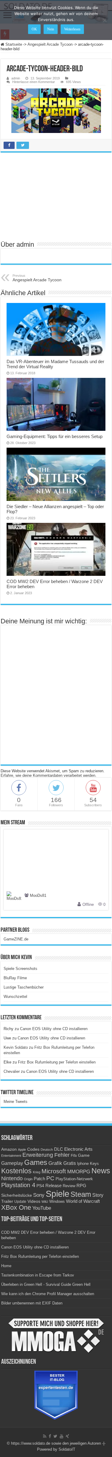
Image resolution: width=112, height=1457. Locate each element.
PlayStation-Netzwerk (74, 1179)
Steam (80, 1194)
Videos (33, 1201)
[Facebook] (50, 1436)
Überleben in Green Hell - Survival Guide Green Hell (45, 1284)
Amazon (9, 1149)
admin (15, 78)
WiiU (45, 1201)
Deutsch (47, 1149)
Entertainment (11, 1155)
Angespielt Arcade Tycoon (50, 44)
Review (69, 1186)
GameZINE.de (16, 939)
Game (84, 1155)
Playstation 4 (18, 1185)
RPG (81, 1185)
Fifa (74, 1155)
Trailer (7, 1201)
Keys (94, 1163)
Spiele (57, 1194)
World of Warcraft (83, 1201)
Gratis (69, 1163)
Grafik (55, 1163)
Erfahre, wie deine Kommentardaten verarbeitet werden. (48, 775)
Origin (28, 1179)
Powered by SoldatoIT (56, 1449)
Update (20, 1201)
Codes (33, 1149)
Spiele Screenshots (20, 968)
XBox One (16, 1207)
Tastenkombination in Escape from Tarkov (37, 1275)
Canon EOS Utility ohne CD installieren (54, 1028)
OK (34, 29)
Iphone (83, 1164)
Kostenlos (16, 1171)
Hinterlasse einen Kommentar (33, 82)
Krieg (36, 1172)
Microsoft (54, 1171)
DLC (58, 1149)
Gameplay (12, 1163)
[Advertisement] (56, 196)
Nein (50, 29)
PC (50, 1178)
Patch (39, 1178)
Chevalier (12, 1071)
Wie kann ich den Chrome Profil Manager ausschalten (47, 1294)
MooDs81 (38, 895)
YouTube (41, 1208)
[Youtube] (61, 1436)
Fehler (62, 1155)
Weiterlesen (72, 29)
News (100, 1171)
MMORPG (78, 1172)
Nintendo (12, 1178)
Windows (57, 1201)
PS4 (40, 1185)
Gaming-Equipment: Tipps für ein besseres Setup (54, 436)
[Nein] (105, 20)
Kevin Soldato (16, 1047)
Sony (39, 1195)
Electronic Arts (78, 1149)
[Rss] (44, 1436)
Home (6, 1266)
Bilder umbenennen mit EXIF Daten (31, 1303)
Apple (22, 1149)
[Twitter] (55, 1436)
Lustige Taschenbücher (24, 987)
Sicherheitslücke (16, 1195)
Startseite (13, 44)
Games (35, 1162)
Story (97, 1195)
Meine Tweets (15, 1101)
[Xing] (67, 1436)
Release (53, 1185)
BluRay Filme (15, 978)
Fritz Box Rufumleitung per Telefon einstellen (57, 1062)
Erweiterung (37, 1155)
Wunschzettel (15, 996)
